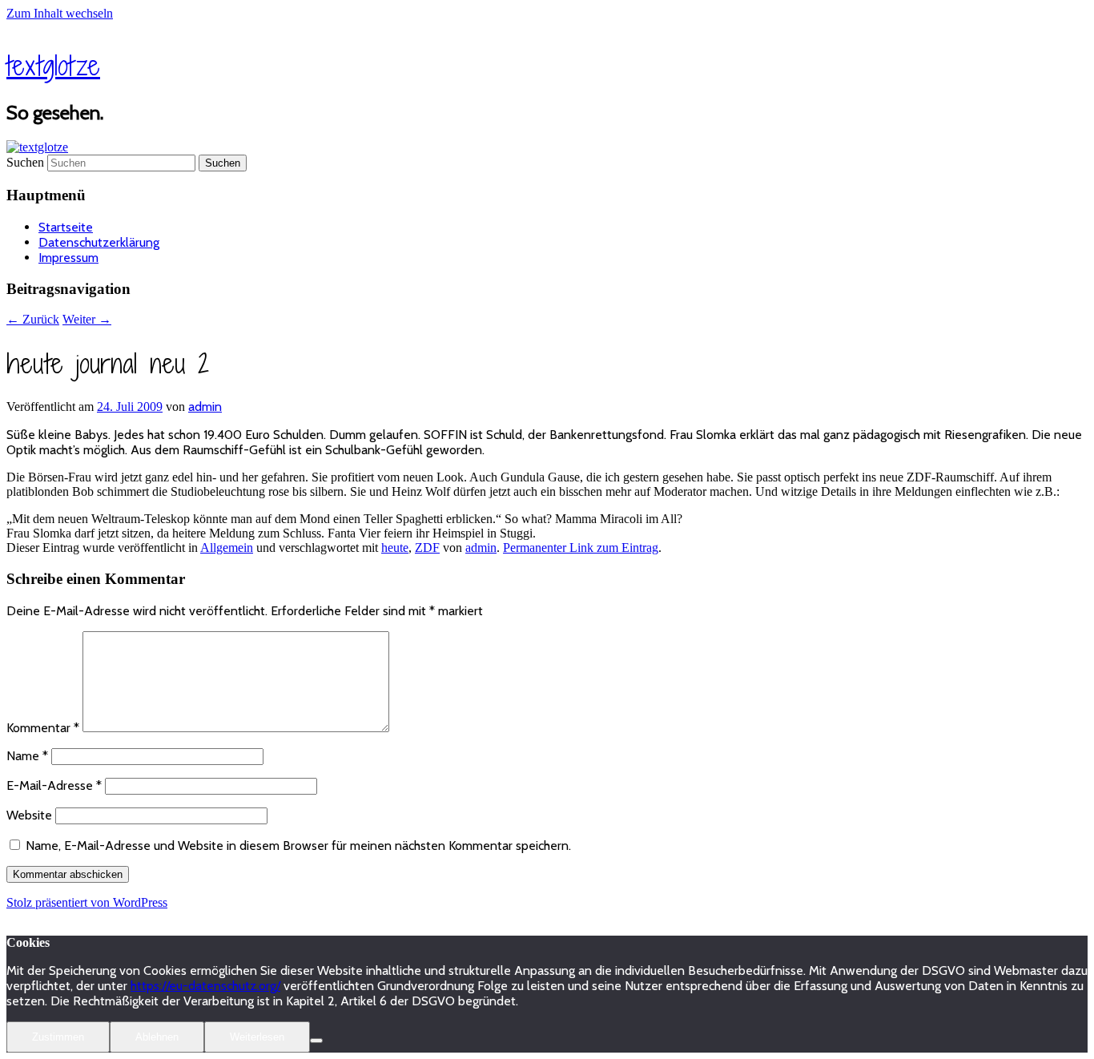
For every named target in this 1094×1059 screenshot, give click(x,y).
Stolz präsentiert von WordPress (86, 902)
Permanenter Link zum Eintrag (580, 547)
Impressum (68, 257)
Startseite (65, 227)
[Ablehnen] (316, 1040)
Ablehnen (157, 1037)
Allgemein (226, 547)
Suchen (25, 162)
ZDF (427, 547)
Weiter (86, 319)
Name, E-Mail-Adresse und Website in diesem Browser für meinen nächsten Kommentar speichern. (298, 845)
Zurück (32, 319)
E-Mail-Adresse (54, 785)
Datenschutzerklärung (98, 242)
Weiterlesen (257, 1037)
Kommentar (42, 727)
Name (27, 755)
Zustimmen (58, 1037)
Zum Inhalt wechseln (59, 13)
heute (394, 547)
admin (205, 406)
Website (29, 815)
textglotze (53, 65)
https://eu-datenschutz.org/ (205, 985)
